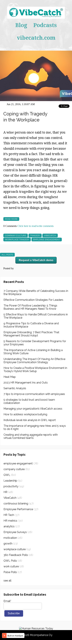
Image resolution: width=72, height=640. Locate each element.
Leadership (13, 480)
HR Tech (11, 515)
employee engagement (46, 239)
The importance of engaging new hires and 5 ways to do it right (35, 427)
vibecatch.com (36, 37)
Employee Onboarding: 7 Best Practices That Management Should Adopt (31, 334)
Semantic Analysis (15, 388)
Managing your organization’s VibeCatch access (33, 408)
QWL (10, 475)
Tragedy (35, 235)
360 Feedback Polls (18, 555)
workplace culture (17, 549)
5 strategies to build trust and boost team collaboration (29, 401)
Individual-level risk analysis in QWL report (30, 420)
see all (7, 580)
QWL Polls (13, 560)
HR (8, 492)
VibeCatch (50, 235)
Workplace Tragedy (17, 239)
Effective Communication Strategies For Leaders (33, 299)
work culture (14, 566)
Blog (21, 25)
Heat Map (10, 376)
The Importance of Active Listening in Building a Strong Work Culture (33, 352)
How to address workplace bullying (25, 414)
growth (11, 543)
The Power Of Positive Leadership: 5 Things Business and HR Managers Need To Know (30, 307)
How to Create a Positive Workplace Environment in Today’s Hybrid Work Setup (35, 369)
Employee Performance (21, 509)
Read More (11, 219)
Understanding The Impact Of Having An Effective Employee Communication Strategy (34, 360)
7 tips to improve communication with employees (34, 394)
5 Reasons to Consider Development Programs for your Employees (35, 343)
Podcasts (45, 25)
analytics (12, 526)
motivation (13, 537)
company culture (15, 235)
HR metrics (13, 520)
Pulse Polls (13, 572)
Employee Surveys (18, 532)
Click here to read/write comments (35, 226)
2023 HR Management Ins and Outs (26, 382)
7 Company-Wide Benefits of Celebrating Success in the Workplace (36, 292)
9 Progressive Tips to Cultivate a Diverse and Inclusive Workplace (31, 325)
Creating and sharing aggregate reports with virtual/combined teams (31, 436)
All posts (7, 254)
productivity (14, 486)
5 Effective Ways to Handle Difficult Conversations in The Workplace (36, 316)
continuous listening (19, 503)
